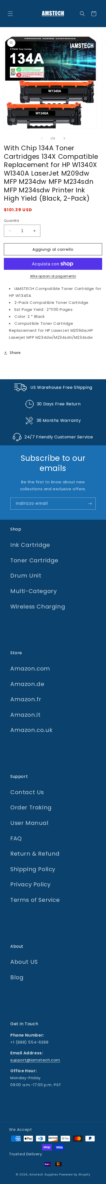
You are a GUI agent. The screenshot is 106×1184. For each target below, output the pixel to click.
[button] (10, 13)
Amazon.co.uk (31, 730)
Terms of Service (35, 900)
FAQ (16, 838)
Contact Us (27, 792)
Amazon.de (27, 684)
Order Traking (31, 807)
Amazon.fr (25, 699)
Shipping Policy (32, 869)
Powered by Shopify (74, 1174)
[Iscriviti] (89, 504)
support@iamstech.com (35, 1060)
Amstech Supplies (43, 1174)
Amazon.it (25, 715)
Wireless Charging (37, 607)
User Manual (29, 823)
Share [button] (15, 352)
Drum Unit (25, 576)
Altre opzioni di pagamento (53, 276)
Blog (16, 977)
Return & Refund (35, 854)
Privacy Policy (30, 884)
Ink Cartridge (30, 545)
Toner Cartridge (34, 560)
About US (24, 962)
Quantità (11, 220)
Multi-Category (33, 591)
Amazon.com (30, 669)
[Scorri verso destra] (64, 138)
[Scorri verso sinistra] (41, 138)
